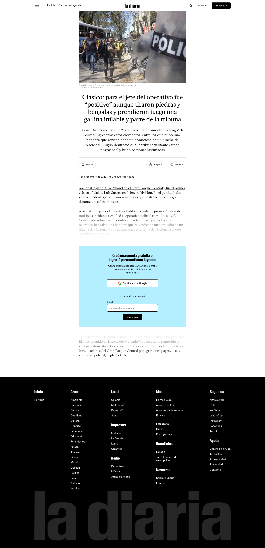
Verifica (75, 488)
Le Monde (117, 438)
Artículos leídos (120, 476)
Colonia (115, 400)
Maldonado (118, 405)
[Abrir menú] (36, 5)
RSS (212, 405)
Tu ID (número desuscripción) (166, 458)
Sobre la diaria (165, 478)
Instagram (216, 420)
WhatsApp (216, 415)
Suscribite (221, 5)
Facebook (216, 426)
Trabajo (75, 483)
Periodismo (118, 466)
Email (110, 302)
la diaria (116, 433)
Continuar (132, 317)
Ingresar (202, 5)
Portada (39, 400)
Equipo (160, 483)
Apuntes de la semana (170, 410)
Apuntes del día (165, 405)
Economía (77, 431)
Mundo (75, 462)
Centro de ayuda (220, 448)
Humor (160, 429)
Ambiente (77, 400)
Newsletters (217, 400)
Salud (74, 478)
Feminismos (78, 441)
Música (115, 471)
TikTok (214, 431)
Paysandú (117, 410)
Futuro (75, 446)
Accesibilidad (218, 459)
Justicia (51, 5)
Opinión (75, 467)
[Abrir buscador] (191, 6)
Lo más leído (164, 400)
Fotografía (162, 423)
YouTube (215, 410)
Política (75, 473)
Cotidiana (76, 415)
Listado (160, 452)
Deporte (76, 426)
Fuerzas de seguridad (70, 5)
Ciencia (75, 410)
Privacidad (216, 464)
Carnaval (76, 405)
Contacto (215, 469)
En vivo (160, 415)
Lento (114, 443)
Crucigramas (164, 434)
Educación (77, 436)
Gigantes (116, 448)
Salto (114, 415)
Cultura (75, 420)
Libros (74, 457)
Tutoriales (216, 454)
